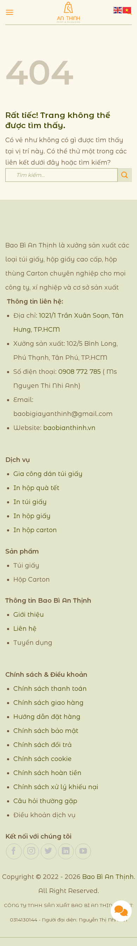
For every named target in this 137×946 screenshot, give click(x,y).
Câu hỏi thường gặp (45, 801)
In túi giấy (30, 502)
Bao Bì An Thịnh (108, 877)
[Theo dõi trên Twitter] (49, 851)
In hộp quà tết (36, 488)
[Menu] (9, 12)
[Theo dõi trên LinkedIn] (66, 851)
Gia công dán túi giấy (48, 474)
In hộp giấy (32, 516)
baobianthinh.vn (69, 428)
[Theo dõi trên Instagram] (31, 851)
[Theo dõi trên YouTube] (83, 851)
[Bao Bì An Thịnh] (68, 12)
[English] (118, 9)
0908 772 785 (79, 372)
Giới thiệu (28, 614)
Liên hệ (25, 629)
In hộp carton (35, 530)
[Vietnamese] (127, 9)
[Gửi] (125, 175)
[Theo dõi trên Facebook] (14, 851)
